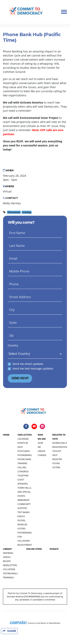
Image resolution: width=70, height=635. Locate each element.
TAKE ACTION (25, 434)
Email (13, 258)
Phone (14, 284)
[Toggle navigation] (64, 12)
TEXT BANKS (24, 512)
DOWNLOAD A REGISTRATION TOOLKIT (59, 446)
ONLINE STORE (34, 548)
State (13, 322)
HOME (6, 434)
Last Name (17, 246)
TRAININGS (8, 577)
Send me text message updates (32, 368)
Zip (11, 335)
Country (13, 345)
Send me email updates (27, 364)
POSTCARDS (24, 451)
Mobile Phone (19, 271)
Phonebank (14, 212)
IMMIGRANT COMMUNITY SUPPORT (24, 504)
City (12, 310)
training (26, 212)
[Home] (26, 12)
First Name (17, 233)
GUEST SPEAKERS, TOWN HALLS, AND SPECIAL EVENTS (25, 487)
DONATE (54, 548)
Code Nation (41, 623)
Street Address (20, 297)
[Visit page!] (26, 426)
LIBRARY (7, 548)
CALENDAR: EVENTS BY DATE (23, 442)
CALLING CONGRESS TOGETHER (23, 471)
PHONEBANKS (25, 455)
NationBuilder (54, 623)
